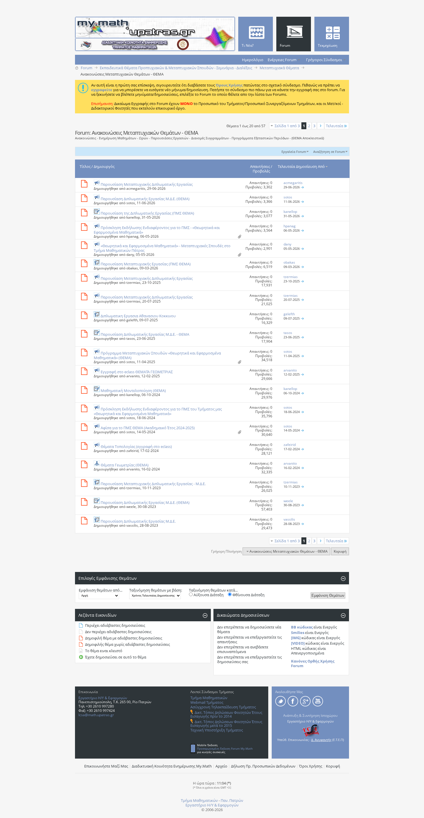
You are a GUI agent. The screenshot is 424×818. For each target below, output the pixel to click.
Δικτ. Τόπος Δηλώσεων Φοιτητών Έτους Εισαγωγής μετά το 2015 (226, 723)
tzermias (133, 282)
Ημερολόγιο (252, 59)
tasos (130, 338)
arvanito (133, 376)
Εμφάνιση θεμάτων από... (100, 590)
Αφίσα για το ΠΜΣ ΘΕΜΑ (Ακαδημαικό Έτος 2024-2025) (148, 427)
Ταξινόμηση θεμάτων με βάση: (155, 590)
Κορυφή (340, 551)
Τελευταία (334, 125)
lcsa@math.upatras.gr (96, 714)
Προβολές (261, 171)
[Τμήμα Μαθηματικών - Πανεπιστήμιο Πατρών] (403, 810)
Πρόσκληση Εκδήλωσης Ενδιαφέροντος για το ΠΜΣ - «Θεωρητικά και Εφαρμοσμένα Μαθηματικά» (157, 230)
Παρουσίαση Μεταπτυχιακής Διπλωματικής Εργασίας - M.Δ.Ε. (153, 483)
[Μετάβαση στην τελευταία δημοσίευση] (302, 187)
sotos (130, 202)
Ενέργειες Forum (282, 59)
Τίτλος (85, 166)
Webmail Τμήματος (206, 702)
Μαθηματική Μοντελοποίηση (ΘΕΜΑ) (133, 390)
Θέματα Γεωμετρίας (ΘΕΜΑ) (125, 465)
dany (130, 254)
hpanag (132, 236)
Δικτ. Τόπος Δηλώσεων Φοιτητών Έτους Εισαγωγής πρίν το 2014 (226, 714)
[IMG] (296, 637)
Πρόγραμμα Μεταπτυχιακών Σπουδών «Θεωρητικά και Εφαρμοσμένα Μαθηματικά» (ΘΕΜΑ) (157, 355)
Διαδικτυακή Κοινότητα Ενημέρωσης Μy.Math (172, 766)
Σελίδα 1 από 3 (287, 125)
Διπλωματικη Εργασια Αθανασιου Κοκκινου (138, 315)
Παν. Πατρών (232, 800)
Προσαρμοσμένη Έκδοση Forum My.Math (225, 748)
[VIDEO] (298, 643)
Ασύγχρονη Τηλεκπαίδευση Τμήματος (223, 707)
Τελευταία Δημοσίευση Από (301, 166)
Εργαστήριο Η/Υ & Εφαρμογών (102, 697)
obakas (132, 268)
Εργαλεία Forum (294, 151)
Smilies (297, 632)
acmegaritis (135, 188)
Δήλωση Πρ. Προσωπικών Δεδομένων (263, 766)
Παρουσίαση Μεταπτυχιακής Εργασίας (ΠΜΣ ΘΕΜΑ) (146, 264)
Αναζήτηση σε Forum (329, 151)
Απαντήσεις (260, 166)
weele (131, 506)
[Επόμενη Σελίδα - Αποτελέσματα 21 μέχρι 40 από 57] (320, 125)
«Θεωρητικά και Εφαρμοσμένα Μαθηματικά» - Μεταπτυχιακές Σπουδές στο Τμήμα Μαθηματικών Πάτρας (162, 248)
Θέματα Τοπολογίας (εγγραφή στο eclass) (136, 446)
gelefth (132, 320)
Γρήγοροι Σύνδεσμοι (324, 59)
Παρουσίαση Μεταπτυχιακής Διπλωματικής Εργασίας (147, 184)
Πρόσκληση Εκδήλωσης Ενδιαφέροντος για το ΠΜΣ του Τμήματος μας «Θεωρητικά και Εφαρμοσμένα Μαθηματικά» (158, 411)
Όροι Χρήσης (310, 766)
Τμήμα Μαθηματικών (208, 697)
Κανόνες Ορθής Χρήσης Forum (312, 663)
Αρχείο (221, 766)
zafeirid (132, 450)
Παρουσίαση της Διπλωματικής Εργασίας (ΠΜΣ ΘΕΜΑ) (147, 213)
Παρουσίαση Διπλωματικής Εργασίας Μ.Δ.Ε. (138, 521)
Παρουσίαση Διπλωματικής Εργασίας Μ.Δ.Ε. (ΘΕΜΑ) (145, 198)
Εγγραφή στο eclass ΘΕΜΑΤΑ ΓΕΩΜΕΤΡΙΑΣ (137, 371)
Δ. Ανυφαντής (321, 740)
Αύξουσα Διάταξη (208, 594)
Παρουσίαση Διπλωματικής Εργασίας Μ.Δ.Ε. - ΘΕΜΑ (145, 334)
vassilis (132, 525)
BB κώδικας (302, 627)
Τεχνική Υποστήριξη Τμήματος (216, 730)
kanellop (133, 217)
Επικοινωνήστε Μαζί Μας (106, 766)
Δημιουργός (104, 166)
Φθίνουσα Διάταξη (248, 594)
